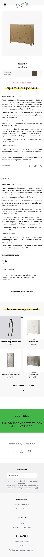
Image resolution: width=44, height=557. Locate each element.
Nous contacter (22, 509)
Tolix (22, 62)
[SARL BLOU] (22, 5)
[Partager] (29, 166)
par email (18, 275)
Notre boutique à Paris (22, 527)
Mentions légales (22, 542)
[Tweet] (35, 166)
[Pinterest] (41, 166)
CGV (36, 488)
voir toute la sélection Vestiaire (22, 385)
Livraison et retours (22, 505)
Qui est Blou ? (22, 523)
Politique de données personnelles (22, 550)
